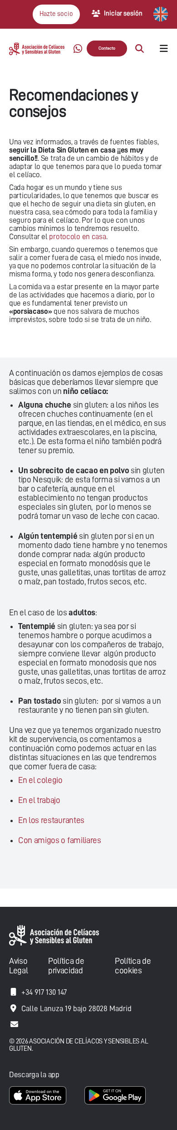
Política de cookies (133, 965)
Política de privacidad (66, 965)
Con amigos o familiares (59, 840)
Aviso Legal (18, 965)
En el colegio (40, 780)
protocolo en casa (77, 236)
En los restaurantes (51, 820)
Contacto (106, 48)
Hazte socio (56, 13)
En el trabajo (39, 800)
